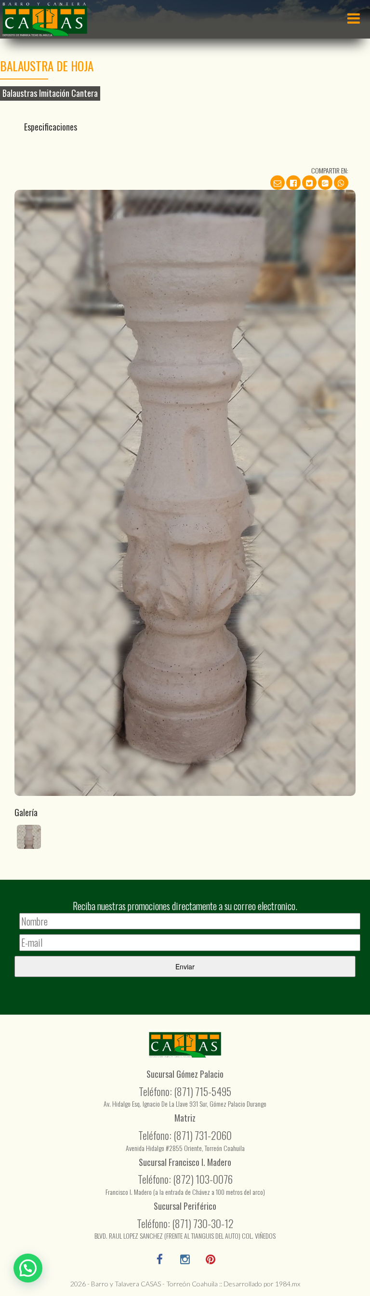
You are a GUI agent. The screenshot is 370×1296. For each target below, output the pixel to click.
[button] (27, 1268)
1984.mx (287, 1284)
